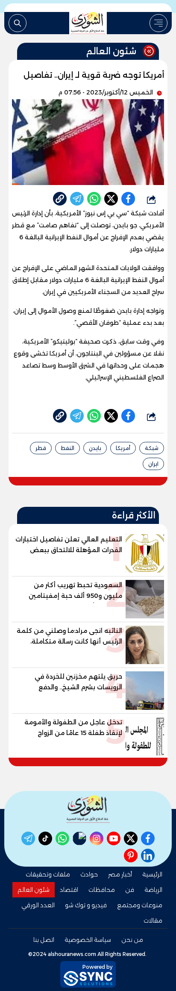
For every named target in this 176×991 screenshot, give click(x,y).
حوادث (89, 874)
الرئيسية (152, 874)
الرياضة (153, 890)
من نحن (132, 940)
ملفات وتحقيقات (48, 874)
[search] (17, 23)
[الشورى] (88, 23)
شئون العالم (34, 890)
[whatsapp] (60, 199)
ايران (153, 464)
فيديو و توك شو (86, 905)
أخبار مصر (120, 874)
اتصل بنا (43, 940)
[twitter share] (111, 199)
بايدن (95, 448)
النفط (67, 448)
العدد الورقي (38, 905)
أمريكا (123, 448)
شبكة (151, 448)
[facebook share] (128, 199)
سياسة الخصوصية (88, 940)
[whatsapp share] (94, 199)
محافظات (101, 890)
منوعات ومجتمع (139, 905)
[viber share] (77, 199)
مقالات (153, 920)
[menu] (158, 23)
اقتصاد (69, 890)
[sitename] (88, 809)
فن (129, 890)
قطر (40, 448)
